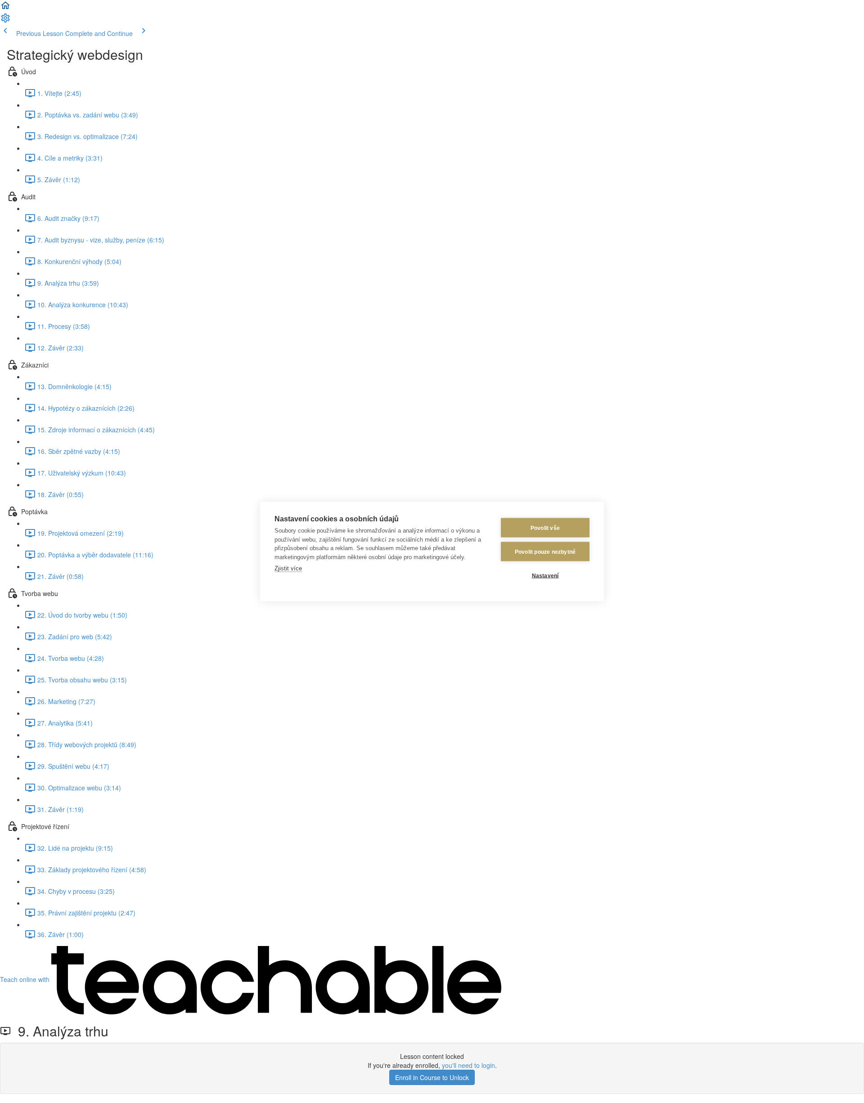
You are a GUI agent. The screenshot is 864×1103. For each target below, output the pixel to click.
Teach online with (25, 979)
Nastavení (545, 575)
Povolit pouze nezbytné (545, 551)
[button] (5, 8)
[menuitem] (5, 20)
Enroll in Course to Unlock (432, 1077)
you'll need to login (468, 1065)
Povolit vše (545, 528)
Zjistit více (288, 568)
